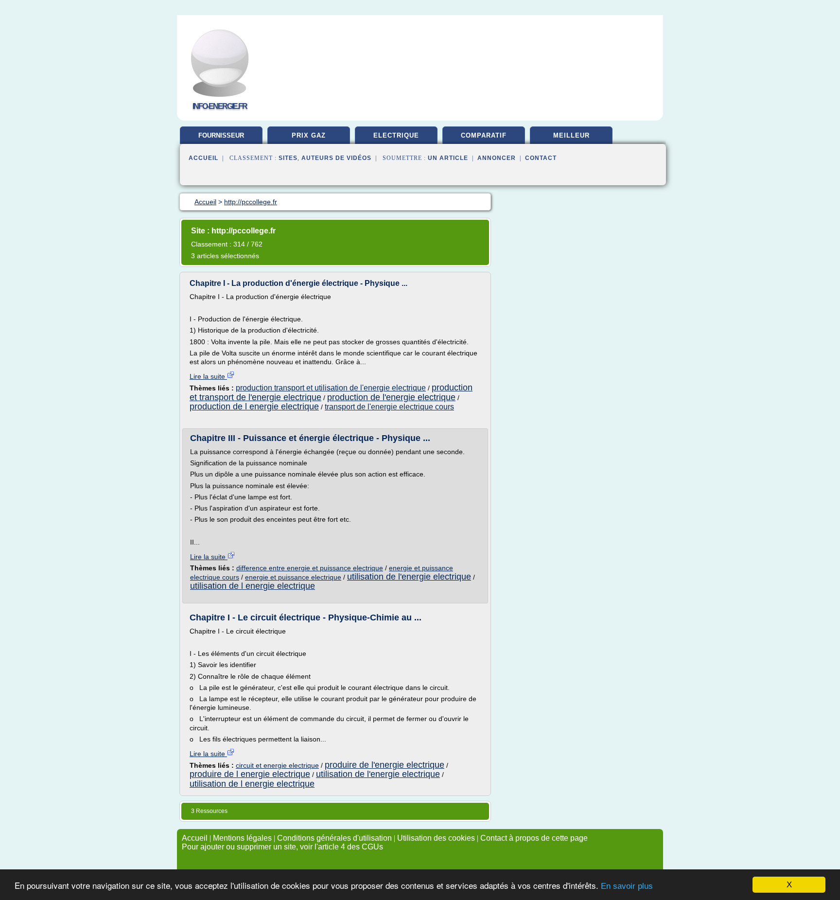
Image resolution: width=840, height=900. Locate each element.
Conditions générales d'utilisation (334, 838)
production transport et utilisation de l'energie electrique (331, 388)
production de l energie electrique (254, 406)
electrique (396, 135)
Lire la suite (208, 376)
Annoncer (496, 158)
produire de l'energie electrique (384, 765)
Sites (288, 158)
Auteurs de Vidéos (336, 158)
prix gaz (309, 135)
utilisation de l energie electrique (252, 586)
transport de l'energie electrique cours (389, 407)
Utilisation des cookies (436, 838)
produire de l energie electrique (250, 774)
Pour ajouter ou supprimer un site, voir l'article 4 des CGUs (282, 847)
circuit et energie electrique (277, 765)
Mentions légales (242, 838)
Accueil (203, 158)
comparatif (484, 135)
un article (448, 158)
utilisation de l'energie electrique (409, 577)
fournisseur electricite (221, 139)
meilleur (571, 135)
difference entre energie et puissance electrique (309, 568)
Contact (541, 158)
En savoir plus (627, 886)
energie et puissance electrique (293, 577)
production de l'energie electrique (391, 397)
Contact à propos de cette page (534, 838)
